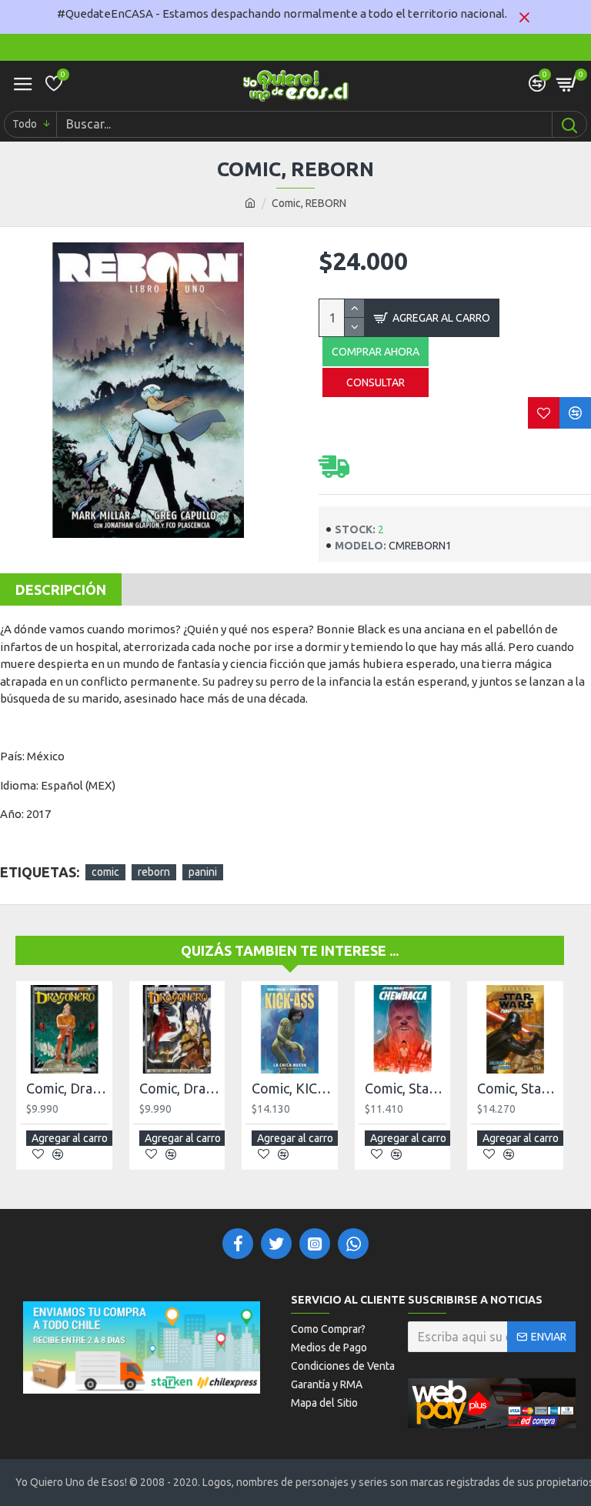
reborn (154, 872)
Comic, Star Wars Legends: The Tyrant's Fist (518, 1088)
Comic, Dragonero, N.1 (67, 1088)
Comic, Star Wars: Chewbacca (406, 1088)
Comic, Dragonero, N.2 (180, 1088)
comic (105, 872)
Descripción (60, 589)
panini (203, 872)
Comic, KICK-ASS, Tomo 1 (293, 1088)
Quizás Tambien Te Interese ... (290, 950)
